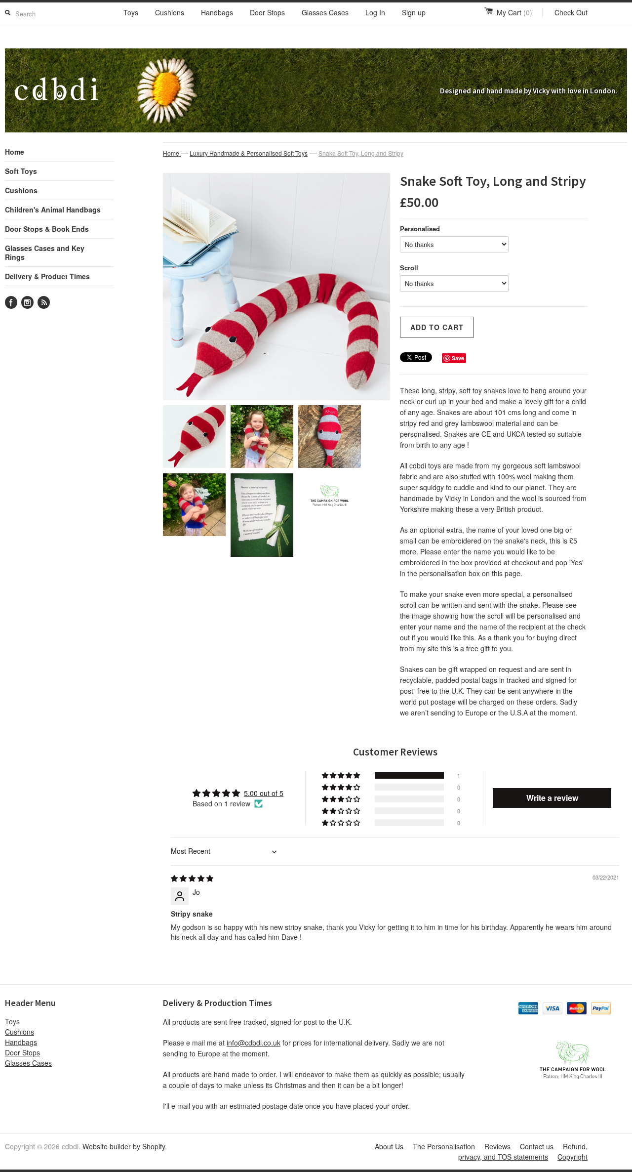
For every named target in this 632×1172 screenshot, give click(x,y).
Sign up (414, 12)
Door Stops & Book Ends (47, 229)
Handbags (217, 12)
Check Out (571, 12)
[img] (192, 878)
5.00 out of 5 (263, 793)
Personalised (420, 228)
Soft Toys (21, 171)
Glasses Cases (325, 12)
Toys (130, 12)
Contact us (536, 1146)
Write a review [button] (552, 797)
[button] (341, 775)
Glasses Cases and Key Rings (44, 252)
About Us (389, 1146)
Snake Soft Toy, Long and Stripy (360, 153)
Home (14, 152)
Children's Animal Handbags (53, 209)
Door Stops (267, 12)
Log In (375, 12)
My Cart (514, 12)
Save (458, 358)
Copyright (572, 1157)
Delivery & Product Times (47, 276)
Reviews (497, 1146)
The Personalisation (444, 1146)
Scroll (409, 267)
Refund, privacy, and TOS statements (523, 1151)
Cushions (169, 12)
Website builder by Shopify (123, 1146)
